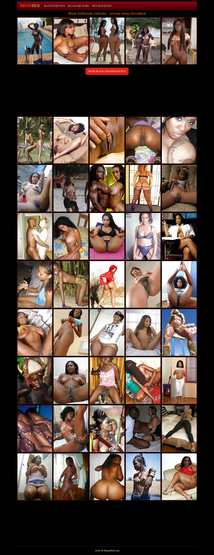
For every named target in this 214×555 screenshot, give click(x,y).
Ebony (30, 6)
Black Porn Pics (54, 6)
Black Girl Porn (78, 6)
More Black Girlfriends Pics (107, 71)
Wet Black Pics (102, 6)
